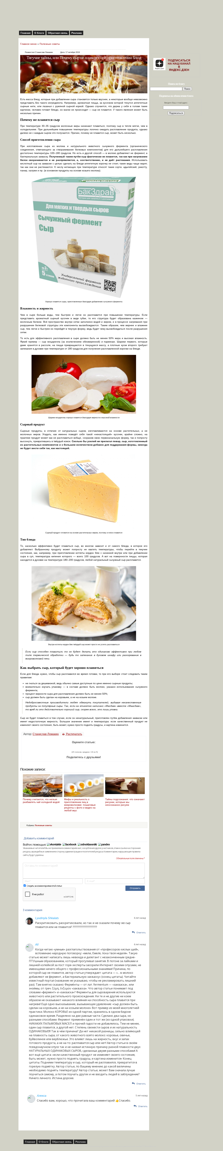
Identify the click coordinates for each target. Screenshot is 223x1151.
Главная (25, 33)
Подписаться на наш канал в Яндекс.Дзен (179, 65)
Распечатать (73, 734)
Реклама (76, 33)
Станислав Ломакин (46, 734)
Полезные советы (50, 43)
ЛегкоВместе (150, 1146)
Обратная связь (58, 33)
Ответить (141, 932)
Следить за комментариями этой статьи (44, 885)
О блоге (39, 33)
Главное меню (28, 43)
